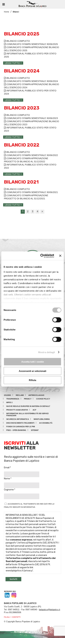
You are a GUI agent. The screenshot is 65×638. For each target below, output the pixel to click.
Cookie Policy (43, 399)
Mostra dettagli (46, 352)
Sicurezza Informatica (17, 419)
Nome (7, 478)
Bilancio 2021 (21, 182)
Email (7, 467)
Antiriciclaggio (36, 395)
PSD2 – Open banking (16, 430)
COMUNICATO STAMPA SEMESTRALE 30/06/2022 (32, 155)
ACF (34, 410)
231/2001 (7, 395)
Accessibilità (45, 423)
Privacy (27, 399)
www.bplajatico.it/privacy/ (19, 570)
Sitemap (34, 430)
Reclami (20, 395)
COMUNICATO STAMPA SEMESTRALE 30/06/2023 (32, 118)
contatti (16, 617)
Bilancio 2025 (21, 34)
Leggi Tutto (12, 63)
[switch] (56, 319)
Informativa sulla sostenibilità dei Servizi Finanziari (27, 414)
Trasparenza (12, 399)
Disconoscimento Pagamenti (20, 423)
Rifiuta (32, 380)
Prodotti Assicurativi (17, 410)
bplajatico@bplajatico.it (49, 609)
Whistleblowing (42, 419)
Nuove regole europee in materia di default (28, 406)
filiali (7, 617)
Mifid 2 (9, 402)
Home (6, 12)
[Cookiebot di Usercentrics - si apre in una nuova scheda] (41, 256)
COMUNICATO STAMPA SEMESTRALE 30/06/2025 (32, 44)
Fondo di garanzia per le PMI (20, 426)
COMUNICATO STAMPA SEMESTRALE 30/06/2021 (32, 192)
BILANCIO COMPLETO (18, 41)
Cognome (9, 489)
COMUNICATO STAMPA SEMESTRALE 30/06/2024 (32, 81)
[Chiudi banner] (60, 256)
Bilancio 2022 (21, 145)
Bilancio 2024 (22, 71)
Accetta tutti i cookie (32, 361)
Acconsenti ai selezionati (32, 371)
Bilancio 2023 (21, 108)
